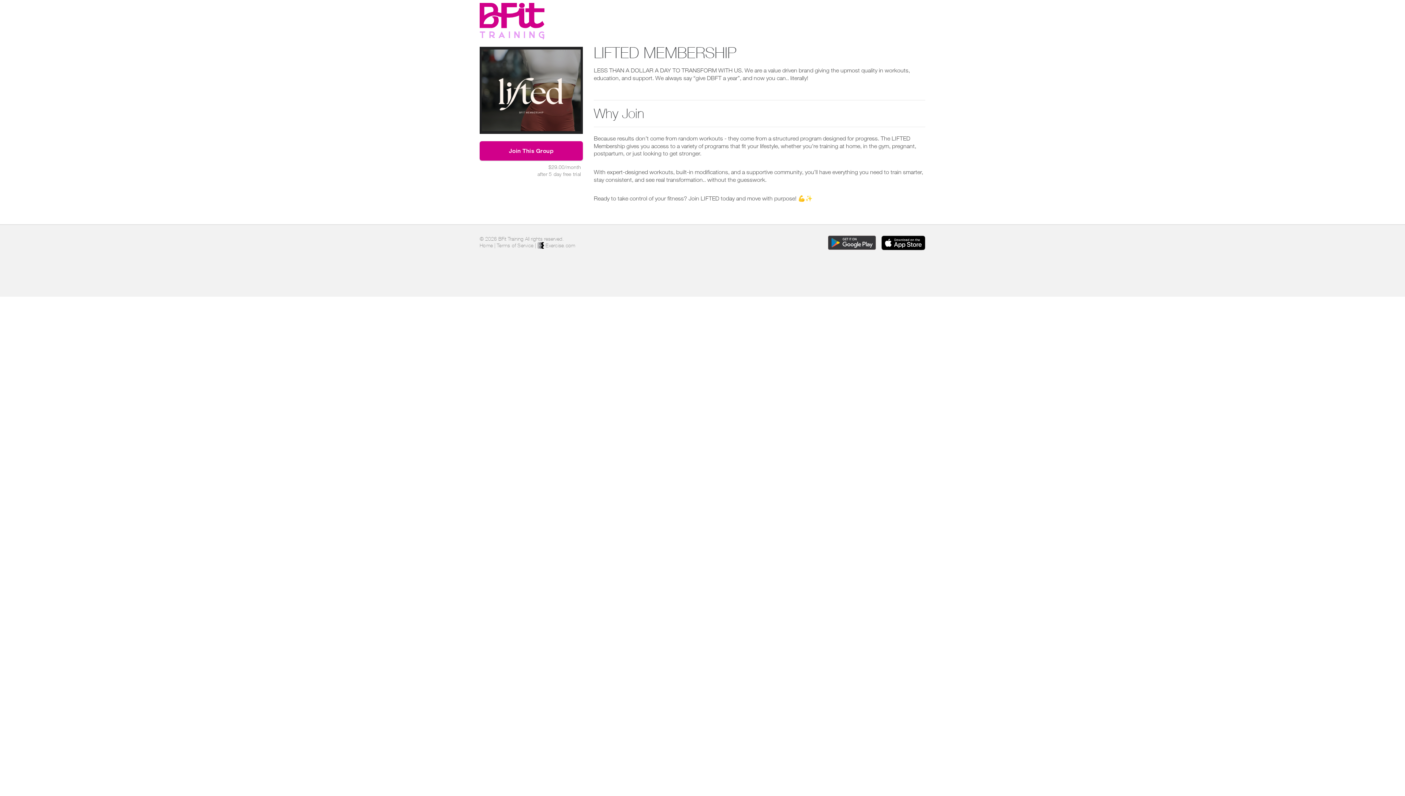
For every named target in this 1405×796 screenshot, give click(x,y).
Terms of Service (515, 245)
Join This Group (531, 150)
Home (486, 245)
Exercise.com (559, 245)
